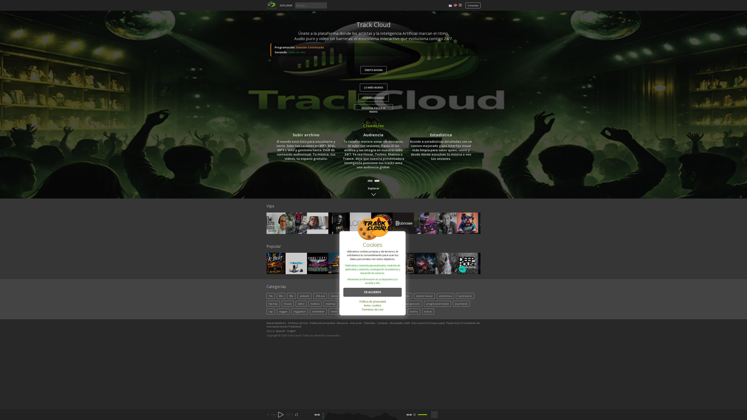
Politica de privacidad (372, 301)
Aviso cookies (372, 305)
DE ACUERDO (372, 292)
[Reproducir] (280, 414)
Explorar (286, 5)
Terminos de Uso (372, 309)
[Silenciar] (414, 414)
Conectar (473, 5)
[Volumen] (422, 414)
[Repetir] (296, 414)
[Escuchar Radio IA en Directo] (450, 5)
